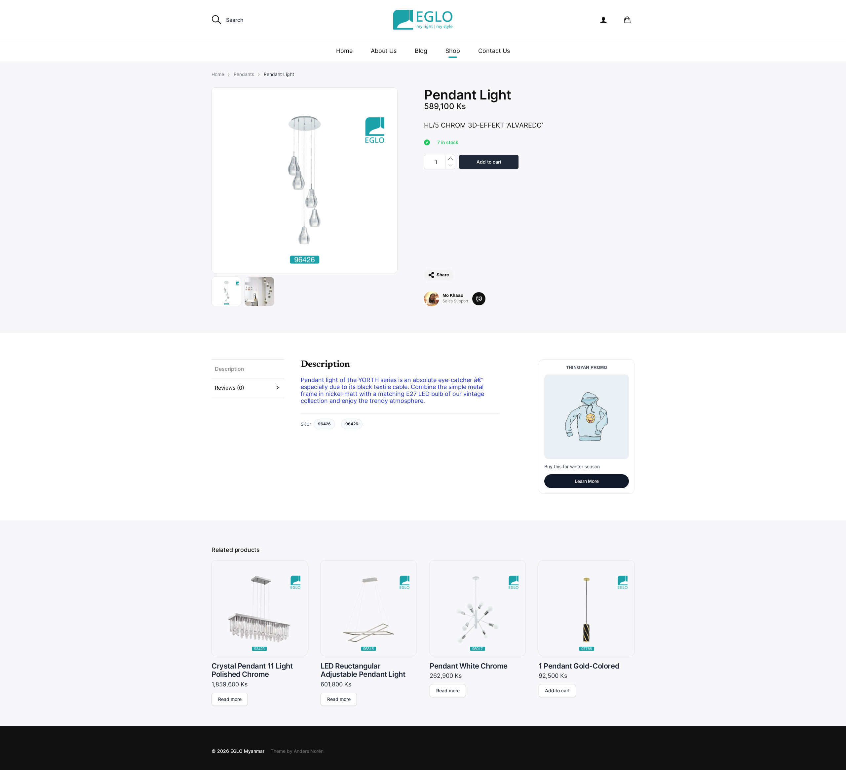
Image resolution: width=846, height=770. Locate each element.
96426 (351, 423)
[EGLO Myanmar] (423, 20)
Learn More (587, 481)
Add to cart (489, 162)
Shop (452, 50)
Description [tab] (229, 369)
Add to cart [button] (557, 690)
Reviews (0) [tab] (229, 387)
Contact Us (494, 50)
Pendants (244, 74)
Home (344, 50)
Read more (230, 699)
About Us (384, 50)
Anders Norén (309, 751)
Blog (421, 50)
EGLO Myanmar (247, 751)
